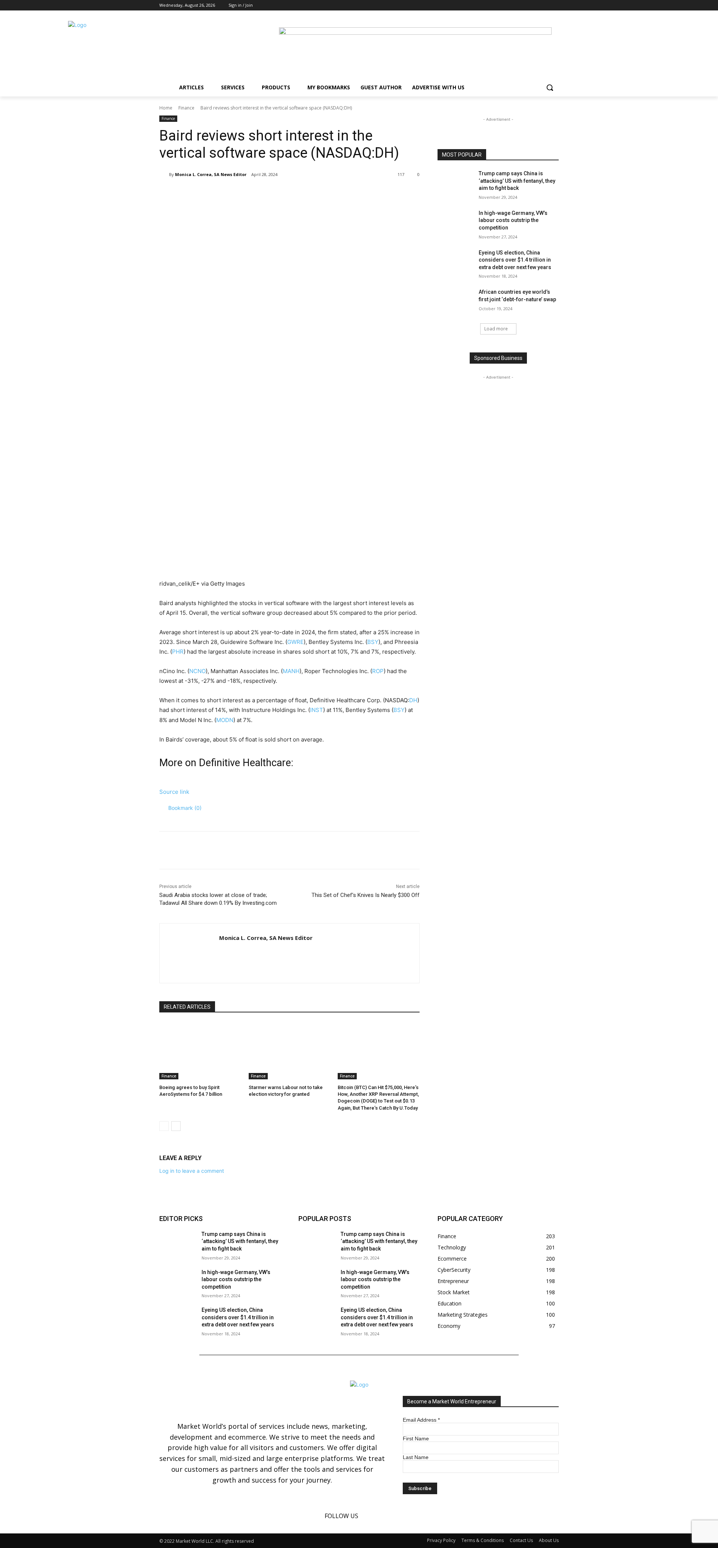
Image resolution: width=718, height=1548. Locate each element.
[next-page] (176, 1126)
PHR (178, 651)
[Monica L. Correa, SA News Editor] (164, 174)
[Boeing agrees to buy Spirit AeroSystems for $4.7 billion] (200, 1050)
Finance (186, 108)
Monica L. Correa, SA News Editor (210, 174)
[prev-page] (164, 1126)
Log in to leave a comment (191, 1171)
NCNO (197, 671)
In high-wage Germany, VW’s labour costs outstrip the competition (513, 220)
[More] (282, 193)
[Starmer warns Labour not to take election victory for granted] (290, 1050)
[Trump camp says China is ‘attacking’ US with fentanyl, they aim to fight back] (456, 182)
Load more (496, 329)
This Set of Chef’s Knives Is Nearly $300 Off (366, 895)
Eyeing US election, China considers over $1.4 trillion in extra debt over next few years (515, 260)
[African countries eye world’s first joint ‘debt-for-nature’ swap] (456, 301)
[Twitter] (554, 5)
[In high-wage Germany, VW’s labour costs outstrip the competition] (456, 222)
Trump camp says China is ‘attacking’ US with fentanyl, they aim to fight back (517, 180)
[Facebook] (534, 5)
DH (413, 700)
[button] (550, 87)
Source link (174, 791)
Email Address (421, 1420)
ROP (378, 671)
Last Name (416, 1457)
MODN (224, 720)
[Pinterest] (247, 193)
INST (316, 709)
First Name (416, 1438)
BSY (372, 641)
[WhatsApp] (264, 193)
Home (165, 108)
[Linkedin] (544, 5)
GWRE (295, 641)
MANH (291, 671)
